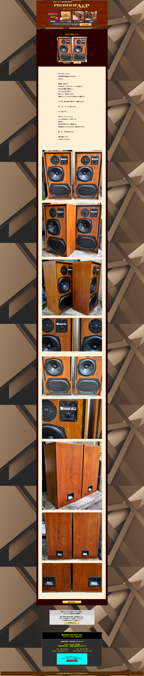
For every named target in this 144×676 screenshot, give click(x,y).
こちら (66, 106)
